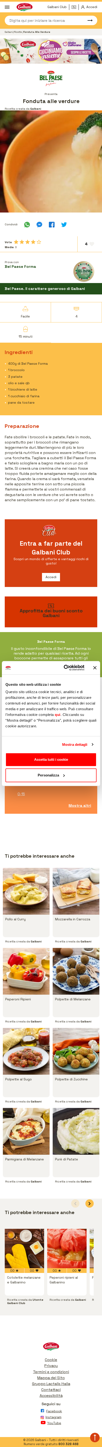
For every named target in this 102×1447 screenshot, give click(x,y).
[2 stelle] (22, 242)
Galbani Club (57, 7)
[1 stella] (16, 242)
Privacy (51, 1365)
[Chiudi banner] (95, 667)
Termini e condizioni (51, 1371)
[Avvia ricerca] (88, 20)
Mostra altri (80, 805)
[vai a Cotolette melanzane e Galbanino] (24, 1248)
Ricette (18, 31)
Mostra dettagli (75, 744)
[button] (89, 1203)
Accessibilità (51, 1395)
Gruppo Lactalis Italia (51, 1383)
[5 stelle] (39, 242)
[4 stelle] (33, 242)
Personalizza (48, 775)
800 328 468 (68, 1444)
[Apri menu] (7, 7)
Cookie (51, 1359)
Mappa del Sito (51, 1377)
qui (57, 715)
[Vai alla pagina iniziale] (51, 1347)
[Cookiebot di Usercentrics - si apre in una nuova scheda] (64, 668)
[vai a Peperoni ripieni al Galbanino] (67, 1248)
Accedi (51, 577)
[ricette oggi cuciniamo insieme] (51, 51)
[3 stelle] (27, 242)
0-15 (21, 794)
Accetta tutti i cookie (51, 759)
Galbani (9, 31)
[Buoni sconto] (75, 7)
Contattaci (51, 1389)
